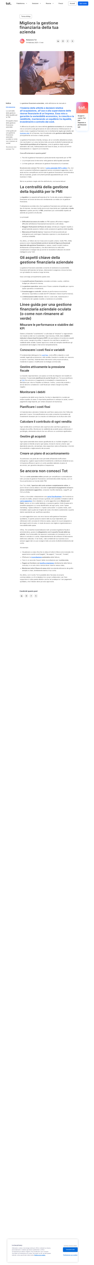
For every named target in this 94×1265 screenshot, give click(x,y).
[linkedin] (58, 41)
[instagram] (63, 41)
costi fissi (45, 355)
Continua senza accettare (70, 1245)
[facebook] (68, 41)
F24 (23, 380)
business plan (24, 133)
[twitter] (72, 41)
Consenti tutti (70, 1249)
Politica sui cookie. (40, 1255)
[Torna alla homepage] (8, 3)
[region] (42, 1250)
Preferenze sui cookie (70, 1255)
